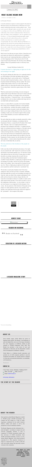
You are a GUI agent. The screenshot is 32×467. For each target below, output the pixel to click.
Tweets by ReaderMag (6, 325)
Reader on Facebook (16, 228)
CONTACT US (6, 366)
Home (17, 449)
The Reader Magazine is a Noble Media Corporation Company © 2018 (4, 461)
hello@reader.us (12, 373)
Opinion (3, 17)
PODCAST (23, 456)
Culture (20, 451)
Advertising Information (8, 377)
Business (25, 451)
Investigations (20, 453)
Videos (23, 455)
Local (28, 449)
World (21, 449)
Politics (27, 452)
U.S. (25, 449)
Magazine (19, 455)
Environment (20, 452)
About (28, 455)
